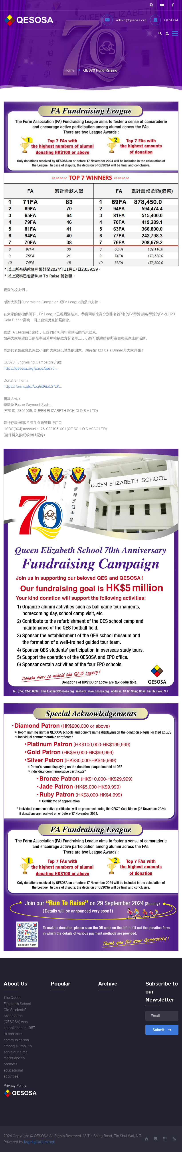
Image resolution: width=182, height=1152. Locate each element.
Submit (158, 1029)
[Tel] (151, 5)
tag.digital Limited (39, 1141)
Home (69, 70)
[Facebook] (172, 5)
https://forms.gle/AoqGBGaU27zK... (33, 386)
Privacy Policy (15, 1085)
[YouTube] (161, 5)
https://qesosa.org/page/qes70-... (31, 368)
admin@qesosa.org (131, 20)
